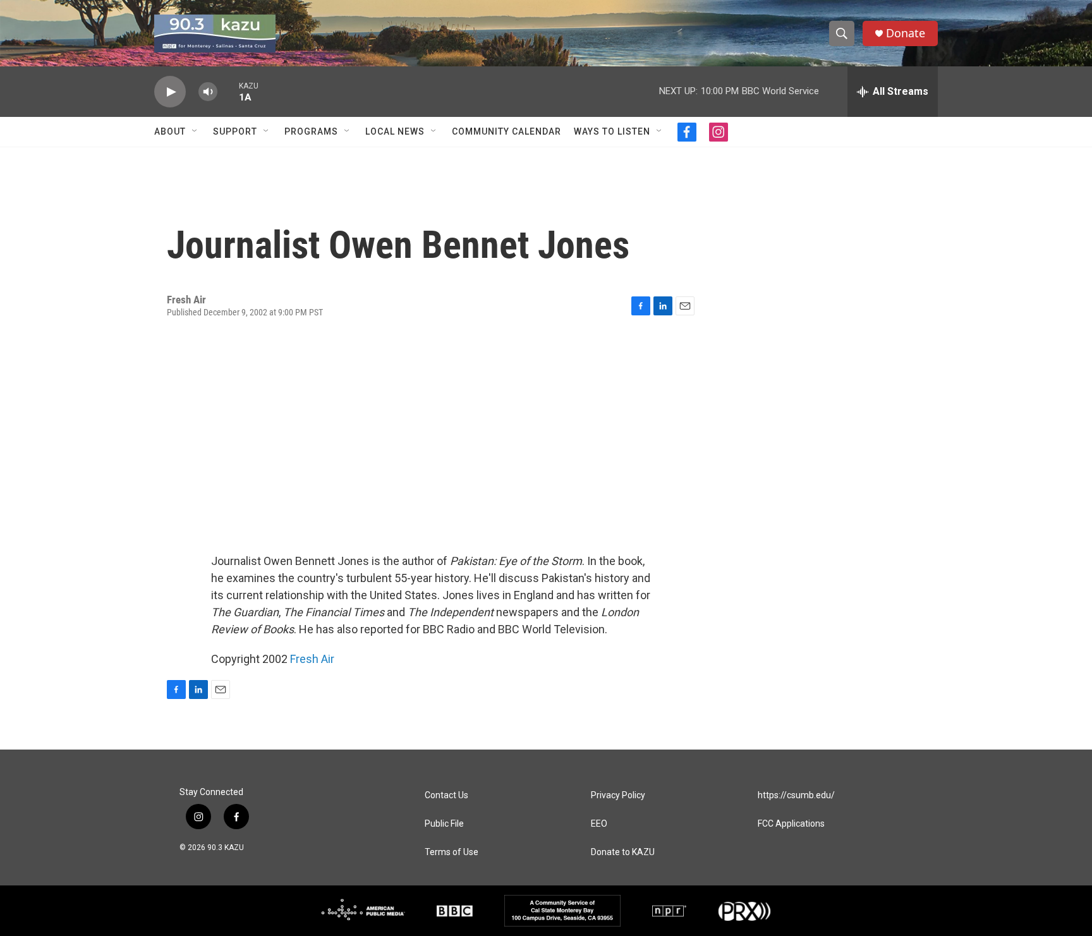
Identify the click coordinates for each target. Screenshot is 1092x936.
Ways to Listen (612, 131)
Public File (444, 824)
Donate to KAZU (623, 852)
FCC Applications (791, 824)
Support (235, 131)
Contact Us (446, 795)
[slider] (228, 91)
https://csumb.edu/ (796, 795)
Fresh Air (312, 659)
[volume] (208, 92)
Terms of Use (451, 852)
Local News (395, 131)
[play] (170, 92)
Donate (905, 33)
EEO (599, 824)
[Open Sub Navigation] (195, 131)
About (170, 131)
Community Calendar (506, 131)
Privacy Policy (618, 795)
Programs (311, 131)
